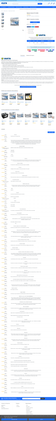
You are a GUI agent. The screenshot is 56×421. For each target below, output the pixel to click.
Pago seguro (28, 410)
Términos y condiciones (29, 407)
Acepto (41, 419)
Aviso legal (27, 406)
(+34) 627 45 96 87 (40, 0)
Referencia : (32, 16)
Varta (29, 16)
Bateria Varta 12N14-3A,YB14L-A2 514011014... (51, 122)
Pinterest (37, 26)
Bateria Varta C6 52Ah (5, 102)
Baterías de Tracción (19, 7)
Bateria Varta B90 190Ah (27, 121)
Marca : (28, 16)
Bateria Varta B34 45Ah (20, 102)
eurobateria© (35, 46)
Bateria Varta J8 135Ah (4, 121)
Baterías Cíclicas (26, 7)
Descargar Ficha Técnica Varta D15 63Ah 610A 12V (28, 86)
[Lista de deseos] (50, 3)
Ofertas (17, 405)
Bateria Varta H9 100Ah (42, 121)
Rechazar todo (14, 419)
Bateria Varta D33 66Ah (35, 121)
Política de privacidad (29, 411)
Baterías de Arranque (11, 7)
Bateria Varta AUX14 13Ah (28, 102)
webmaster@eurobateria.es (5, 408)
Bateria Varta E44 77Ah (13, 102)
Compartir (29, 26)
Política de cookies (29, 412)
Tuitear (33, 26)
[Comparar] (48, 3)
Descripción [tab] (23, 55)
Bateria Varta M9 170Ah (19, 121)
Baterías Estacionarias (33, 7)
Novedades (18, 406)
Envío (27, 405)
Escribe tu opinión (51, 132)
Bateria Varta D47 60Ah (11, 121)
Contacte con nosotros (5, 403)
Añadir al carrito (35, 22)
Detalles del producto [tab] (30, 55)
